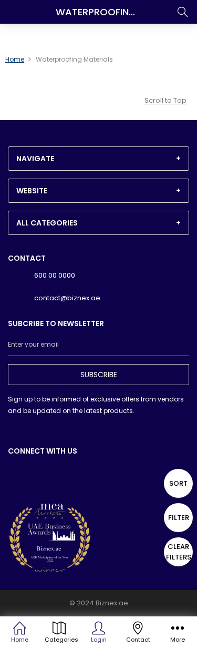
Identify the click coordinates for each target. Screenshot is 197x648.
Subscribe (98, 374)
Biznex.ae (112, 603)
